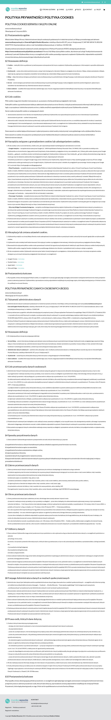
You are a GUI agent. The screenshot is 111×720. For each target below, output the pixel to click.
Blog (79, 9)
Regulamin (8, 707)
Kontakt (88, 9)
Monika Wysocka (17, 716)
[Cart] (104, 9)
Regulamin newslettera (12, 710)
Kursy (70, 9)
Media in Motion (55, 716)
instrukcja (21, 259)
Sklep (98, 9)
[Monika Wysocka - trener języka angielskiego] (16, 10)
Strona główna (48, 9)
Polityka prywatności (19, 707)
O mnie (61, 9)
